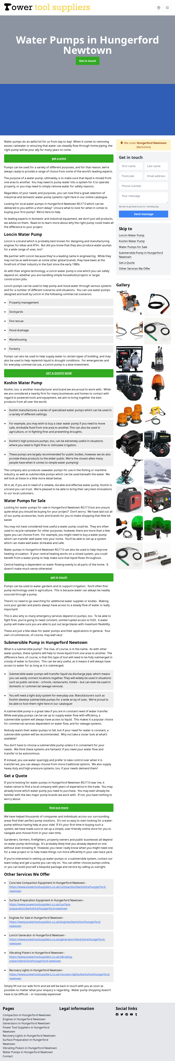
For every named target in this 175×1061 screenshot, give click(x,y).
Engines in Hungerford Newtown (24, 1019)
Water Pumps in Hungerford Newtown (28, 1052)
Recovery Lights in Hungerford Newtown (29, 1036)
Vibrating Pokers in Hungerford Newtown (30, 1048)
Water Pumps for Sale (133, 247)
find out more (58, 808)
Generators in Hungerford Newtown (26, 1023)
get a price (59, 158)
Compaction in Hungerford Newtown (27, 1015)
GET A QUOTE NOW (59, 373)
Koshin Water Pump (132, 241)
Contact (8, 1056)
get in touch (59, 577)
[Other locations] (158, 7)
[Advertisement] (87, 110)
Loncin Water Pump (131, 235)
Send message (143, 214)
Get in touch (87, 61)
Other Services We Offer (134, 268)
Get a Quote (127, 263)
